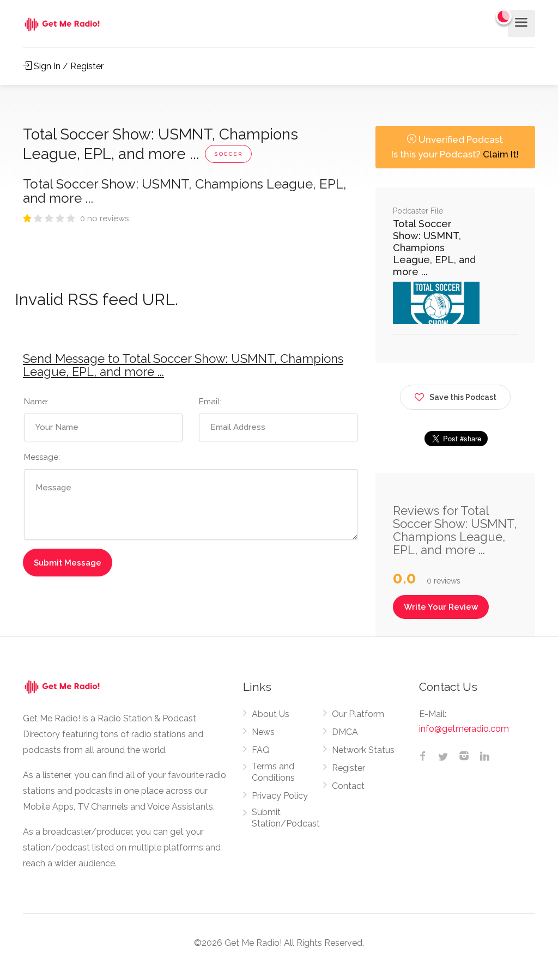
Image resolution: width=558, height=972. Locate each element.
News (263, 732)
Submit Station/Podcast (286, 818)
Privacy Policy (280, 796)
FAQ (261, 750)
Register (348, 768)
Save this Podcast (462, 397)
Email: (210, 401)
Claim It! (501, 154)
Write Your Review (441, 607)
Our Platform (358, 714)
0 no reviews (104, 218)
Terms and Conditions (273, 772)
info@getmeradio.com (464, 729)
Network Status (363, 750)
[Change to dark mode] (504, 16)
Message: (42, 457)
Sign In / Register (68, 66)
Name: (36, 401)
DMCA (345, 732)
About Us (270, 714)
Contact (348, 786)
